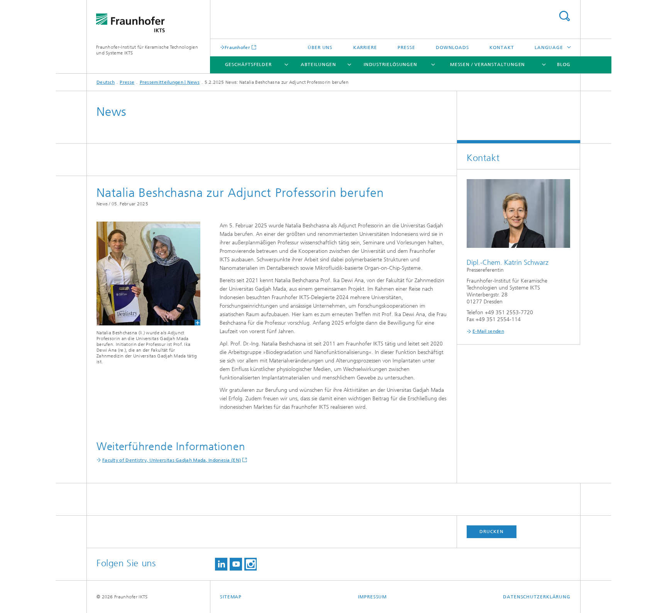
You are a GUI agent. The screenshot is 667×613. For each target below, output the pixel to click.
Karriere (365, 47)
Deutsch (105, 82)
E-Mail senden (488, 331)
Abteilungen (318, 64)
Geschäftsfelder (248, 64)
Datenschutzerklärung (537, 596)
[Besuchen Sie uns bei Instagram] (250, 564)
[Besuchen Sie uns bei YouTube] (236, 564)
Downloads (452, 47)
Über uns (320, 47)
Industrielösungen (390, 64)
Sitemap (231, 596)
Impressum (372, 596)
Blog (564, 64)
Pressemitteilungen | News (170, 82)
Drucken (491, 531)
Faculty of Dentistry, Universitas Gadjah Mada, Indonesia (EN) (171, 460)
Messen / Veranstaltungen (487, 64)
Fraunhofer (237, 47)
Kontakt (501, 47)
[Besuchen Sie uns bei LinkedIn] (221, 564)
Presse (406, 47)
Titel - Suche (564, 16)
